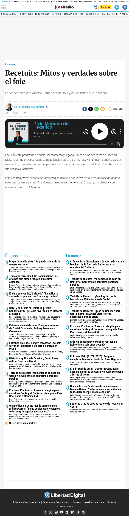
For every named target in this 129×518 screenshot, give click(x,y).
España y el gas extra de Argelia (55, 1)
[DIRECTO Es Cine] (116, 7)
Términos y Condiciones (56, 502)
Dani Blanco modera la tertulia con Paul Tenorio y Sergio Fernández (95, 360)
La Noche (56, 14)
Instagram (56, 512)
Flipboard (72, 512)
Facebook (45, 512)
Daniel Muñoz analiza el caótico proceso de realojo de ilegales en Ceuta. (96, 407)
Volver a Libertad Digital (95, 7)
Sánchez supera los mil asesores (112, 1)
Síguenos (117, 109)
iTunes (83, 512)
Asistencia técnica (94, 502)
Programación (8, 14)
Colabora (105, 7)
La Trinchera (92, 14)
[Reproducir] (99, 131)
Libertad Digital (64, 495)
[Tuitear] (90, 109)
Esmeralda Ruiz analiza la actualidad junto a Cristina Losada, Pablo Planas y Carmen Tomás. (97, 316)
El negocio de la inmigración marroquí (27, 1)
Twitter (50, 512)
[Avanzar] (114, 131)
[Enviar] (96, 109)
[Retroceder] (86, 131)
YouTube (61, 512)
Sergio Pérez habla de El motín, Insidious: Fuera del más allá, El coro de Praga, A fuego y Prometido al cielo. (36, 348)
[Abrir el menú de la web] (27, 7)
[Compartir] (84, 109)
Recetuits (10, 64)
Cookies (77, 502)
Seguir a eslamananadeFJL (46, 107)
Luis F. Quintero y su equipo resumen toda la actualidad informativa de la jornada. (35, 395)
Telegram (78, 512)
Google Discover (67, 512)
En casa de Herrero (74, 14)
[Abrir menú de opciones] (120, 131)
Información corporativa (26, 502)
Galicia (106, 14)
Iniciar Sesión (124, 7)
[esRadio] (64, 7)
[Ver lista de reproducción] (118, 144)
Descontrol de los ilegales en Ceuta (83, 1)
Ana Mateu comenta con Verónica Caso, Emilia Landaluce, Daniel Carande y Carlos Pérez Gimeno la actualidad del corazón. (96, 346)
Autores (111, 502)
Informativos (26, 14)
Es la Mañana (42, 14)
